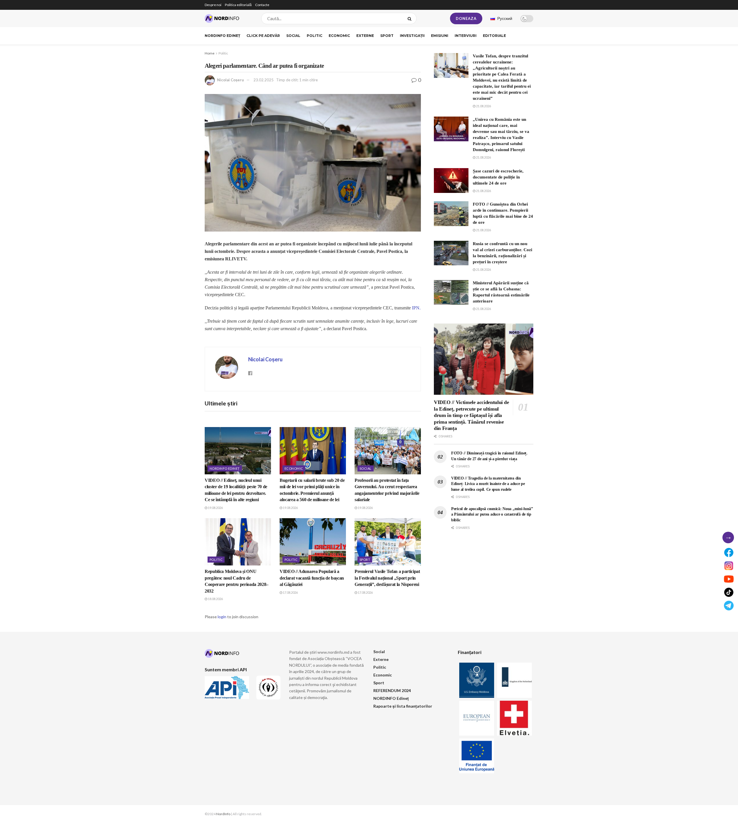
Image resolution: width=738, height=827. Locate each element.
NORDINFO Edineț (222, 35)
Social (293, 35)
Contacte (262, 5)
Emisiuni (439, 35)
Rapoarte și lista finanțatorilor (402, 706)
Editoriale (494, 35)
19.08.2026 (215, 508)
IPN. (416, 307)
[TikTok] (729, 592)
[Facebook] (729, 552)
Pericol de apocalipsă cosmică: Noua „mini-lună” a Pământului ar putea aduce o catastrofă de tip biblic (492, 514)
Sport (387, 35)
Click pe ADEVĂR (263, 35)
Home (209, 53)
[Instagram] (729, 566)
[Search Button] (411, 18)
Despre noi (213, 5)
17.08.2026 (290, 592)
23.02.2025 (263, 80)
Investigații (412, 35)
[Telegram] (729, 605)
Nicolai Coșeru (230, 80)
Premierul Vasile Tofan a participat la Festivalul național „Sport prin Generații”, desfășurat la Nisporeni (387, 578)
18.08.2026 (215, 599)
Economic (339, 35)
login (222, 616)
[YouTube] (729, 579)
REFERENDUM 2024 (392, 690)
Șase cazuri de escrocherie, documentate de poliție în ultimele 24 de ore (498, 177)
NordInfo (223, 814)
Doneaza (466, 18)
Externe (365, 35)
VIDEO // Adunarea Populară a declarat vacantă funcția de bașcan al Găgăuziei (312, 578)
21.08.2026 (483, 106)
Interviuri (466, 35)
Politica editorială (238, 5)
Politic (314, 35)
